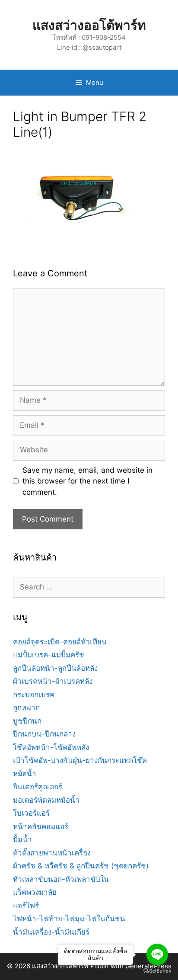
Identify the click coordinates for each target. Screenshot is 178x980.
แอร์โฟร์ (26, 905)
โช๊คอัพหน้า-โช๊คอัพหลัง (51, 747)
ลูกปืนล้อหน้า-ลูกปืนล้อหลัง (55, 668)
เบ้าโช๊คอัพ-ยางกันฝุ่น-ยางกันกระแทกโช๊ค (80, 760)
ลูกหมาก (26, 707)
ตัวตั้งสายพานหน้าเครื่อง (52, 853)
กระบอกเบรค (33, 694)
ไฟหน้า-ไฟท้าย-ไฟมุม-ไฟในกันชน (69, 918)
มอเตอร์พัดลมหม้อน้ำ (46, 800)
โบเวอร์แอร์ (31, 813)
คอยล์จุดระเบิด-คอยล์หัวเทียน (60, 641)
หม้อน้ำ (24, 773)
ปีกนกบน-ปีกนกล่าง (44, 734)
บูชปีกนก (27, 721)
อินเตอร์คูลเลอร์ (37, 786)
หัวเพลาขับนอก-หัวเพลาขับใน (61, 879)
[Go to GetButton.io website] (157, 971)
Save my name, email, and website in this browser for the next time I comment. (87, 481)
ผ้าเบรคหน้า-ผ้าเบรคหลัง (52, 681)
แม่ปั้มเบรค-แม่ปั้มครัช (48, 654)
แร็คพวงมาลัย (35, 892)
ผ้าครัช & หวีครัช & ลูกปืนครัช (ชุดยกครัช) (81, 866)
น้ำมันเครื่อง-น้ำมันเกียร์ (51, 932)
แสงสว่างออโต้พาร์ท (89, 25)
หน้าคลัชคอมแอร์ (40, 826)
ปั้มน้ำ (22, 839)
